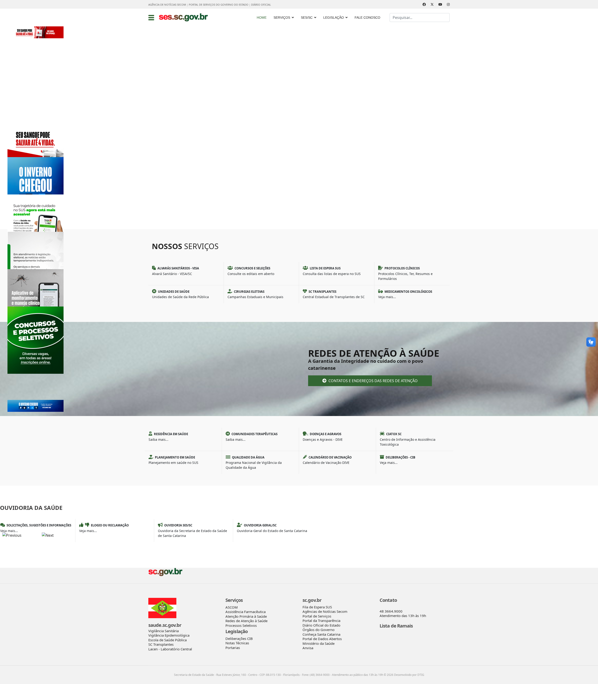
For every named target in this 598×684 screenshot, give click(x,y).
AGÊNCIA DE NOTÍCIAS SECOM (167, 4)
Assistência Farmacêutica (245, 611)
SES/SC (307, 17)
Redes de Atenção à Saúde (246, 620)
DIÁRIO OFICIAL (261, 4)
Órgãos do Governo (319, 629)
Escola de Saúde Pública (167, 640)
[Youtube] (440, 4)
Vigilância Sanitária (163, 630)
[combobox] (420, 17)
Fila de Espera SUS (317, 607)
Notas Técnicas (237, 643)
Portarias (232, 647)
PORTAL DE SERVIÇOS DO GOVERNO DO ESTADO (218, 4)
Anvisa (308, 647)
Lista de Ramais (396, 626)
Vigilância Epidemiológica (168, 635)
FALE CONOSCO (367, 17)
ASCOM (231, 607)
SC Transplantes (161, 644)
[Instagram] (448, 4)
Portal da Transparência (321, 620)
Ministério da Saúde (319, 643)
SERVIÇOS (282, 17)
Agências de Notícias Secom (325, 611)
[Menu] (151, 17)
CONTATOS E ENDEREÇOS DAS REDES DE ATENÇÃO (372, 380)
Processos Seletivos (241, 625)
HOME (262, 17)
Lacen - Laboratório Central (170, 649)
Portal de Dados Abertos (322, 638)
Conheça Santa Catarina (321, 634)
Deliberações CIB (239, 638)
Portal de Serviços (317, 616)
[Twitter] (432, 4)
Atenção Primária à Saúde (246, 616)
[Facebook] (424, 4)
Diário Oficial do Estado (321, 625)
